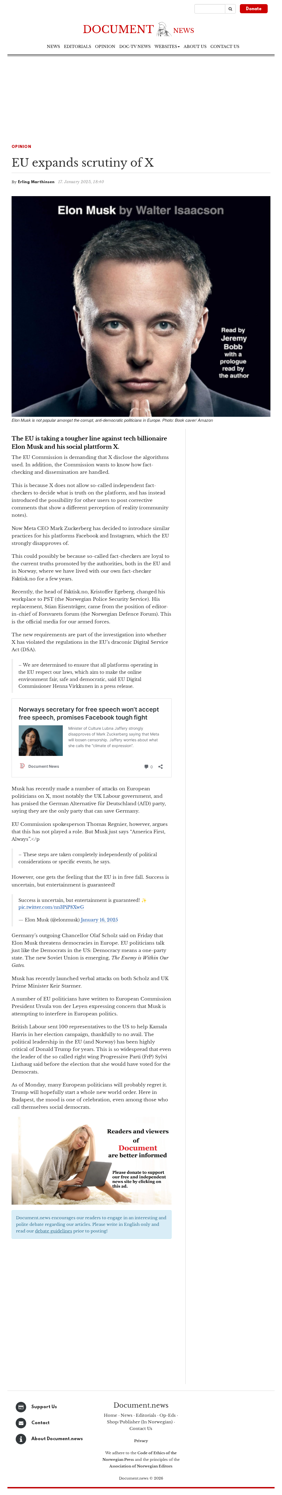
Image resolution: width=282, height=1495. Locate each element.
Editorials (77, 46)
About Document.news (57, 1439)
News (53, 46)
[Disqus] (92, 1313)
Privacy (141, 1441)
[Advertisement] (141, 97)
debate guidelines (53, 1231)
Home (110, 1415)
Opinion (105, 46)
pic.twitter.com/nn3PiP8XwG (51, 907)
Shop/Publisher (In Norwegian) (140, 1421)
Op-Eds (167, 1415)
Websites (165, 46)
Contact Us (140, 1428)
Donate (254, 9)
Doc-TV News (135, 46)
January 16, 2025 (99, 920)
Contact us (224, 46)
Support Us (44, 1407)
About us (195, 46)
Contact (40, 1423)
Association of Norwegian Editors (140, 1466)
